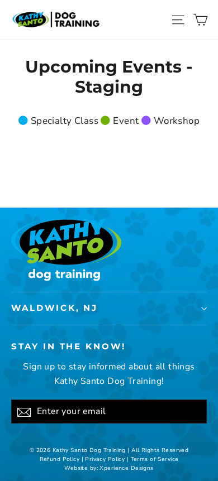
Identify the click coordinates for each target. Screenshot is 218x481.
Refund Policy (60, 459)
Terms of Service (155, 459)
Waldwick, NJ (54, 308)
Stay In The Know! (68, 346)
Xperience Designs (126, 468)
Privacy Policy (105, 459)
